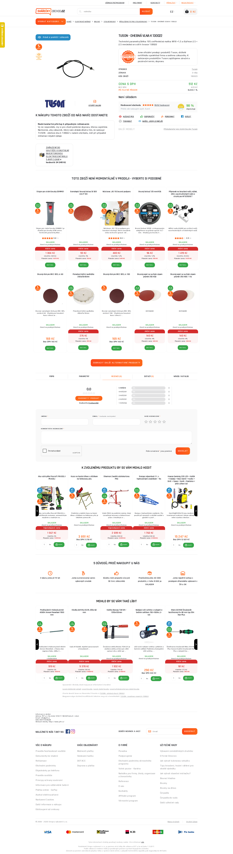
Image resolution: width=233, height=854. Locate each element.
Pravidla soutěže (44, 775)
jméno (44, 416)
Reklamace (41, 760)
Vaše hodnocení (152, 416)
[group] (52, 511)
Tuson (194, 69)
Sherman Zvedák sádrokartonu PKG (117, 477)
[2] (150, 422)
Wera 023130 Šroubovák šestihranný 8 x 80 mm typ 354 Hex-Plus (181, 612)
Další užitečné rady (169, 802)
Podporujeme (125, 756)
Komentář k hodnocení (52, 428)
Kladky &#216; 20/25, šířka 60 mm (84, 611)
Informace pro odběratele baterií (52, 785)
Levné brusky (87, 689)
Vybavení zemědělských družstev (176, 751)
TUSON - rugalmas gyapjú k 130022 (134, 696)
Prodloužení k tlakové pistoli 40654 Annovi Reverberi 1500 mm (52, 612)
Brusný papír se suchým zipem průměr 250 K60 (149, 275)
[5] (164, 422)
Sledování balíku (85, 756)
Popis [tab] (51, 376)
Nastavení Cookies (45, 799)
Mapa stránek (173, 822)
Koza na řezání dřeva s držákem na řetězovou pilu (84, 477)
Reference (124, 781)
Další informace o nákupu (48, 804)
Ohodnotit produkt (89, 398)
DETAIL (50, 265)
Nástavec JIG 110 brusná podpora (117, 191)
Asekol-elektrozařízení (47, 794)
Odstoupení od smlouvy (47, 809)
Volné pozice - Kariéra (130, 768)
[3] (155, 422)
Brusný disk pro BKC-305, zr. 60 (50, 274)
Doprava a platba (85, 765)
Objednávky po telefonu (47, 770)
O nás (121, 786)
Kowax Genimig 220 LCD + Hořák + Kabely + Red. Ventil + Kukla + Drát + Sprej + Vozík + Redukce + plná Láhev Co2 (181, 480)
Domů (69, 22)
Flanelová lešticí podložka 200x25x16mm (83, 275)
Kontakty (155, 3)
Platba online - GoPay (46, 790)
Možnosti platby (85, 751)
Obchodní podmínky (46, 765)
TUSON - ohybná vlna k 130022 (112, 693)
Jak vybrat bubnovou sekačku (175, 760)
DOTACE (81, 760)
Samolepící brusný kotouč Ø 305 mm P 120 (83, 192)
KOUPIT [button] (60, 544)
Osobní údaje (191, 822)
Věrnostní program (114, 3)
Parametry (84, 376)
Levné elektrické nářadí (72, 689)
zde (142, 842)
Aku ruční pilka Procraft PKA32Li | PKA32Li (52, 477)
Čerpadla (164, 793)
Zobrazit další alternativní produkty (116, 362)
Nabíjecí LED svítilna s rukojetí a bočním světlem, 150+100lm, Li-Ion (149, 612)
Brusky (97, 22)
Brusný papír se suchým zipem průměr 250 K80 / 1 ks (183, 275)
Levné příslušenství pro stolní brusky (124, 689)
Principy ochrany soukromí (49, 780)
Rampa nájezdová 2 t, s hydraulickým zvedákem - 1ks (149, 477)
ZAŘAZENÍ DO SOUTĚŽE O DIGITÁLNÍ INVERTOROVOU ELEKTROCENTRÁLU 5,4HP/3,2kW (57, 153)
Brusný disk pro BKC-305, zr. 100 (116, 274)
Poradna (123, 751)
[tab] (116, 376)
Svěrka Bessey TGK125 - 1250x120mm (116, 611)
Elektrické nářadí (82, 22)
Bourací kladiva (167, 778)
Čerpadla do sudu (169, 797)
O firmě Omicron (168, 756)
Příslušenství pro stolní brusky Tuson (180, 129)
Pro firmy (137, 3)
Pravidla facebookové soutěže (51, 751)
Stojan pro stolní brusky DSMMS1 (50, 191)
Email (104, 416)
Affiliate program (127, 796)
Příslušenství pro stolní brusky (133, 22)
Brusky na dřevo (168, 788)
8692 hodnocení (162, 105)
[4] (159, 422)
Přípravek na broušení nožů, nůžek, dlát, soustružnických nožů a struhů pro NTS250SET (183, 194)
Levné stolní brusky (101, 689)
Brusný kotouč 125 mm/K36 (149, 191)
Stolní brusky (110, 22)
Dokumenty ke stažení (47, 756)
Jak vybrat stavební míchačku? (175, 773)
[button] (59, 544)
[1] (146, 422)
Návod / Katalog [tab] (181, 376)
